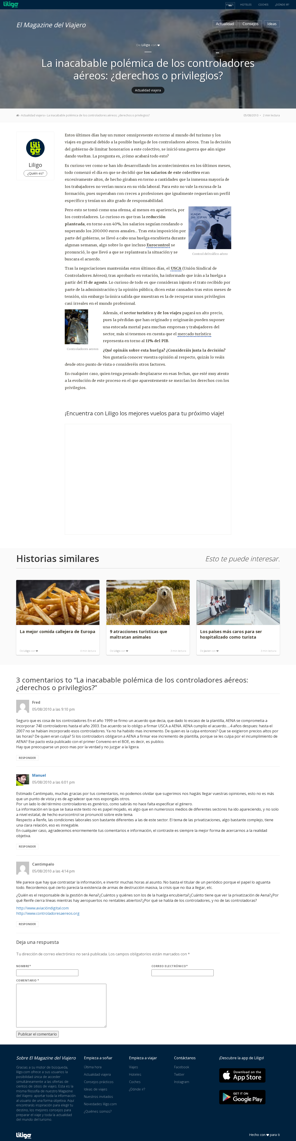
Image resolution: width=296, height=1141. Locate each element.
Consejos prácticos (99, 1082)
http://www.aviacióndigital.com (42, 908)
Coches (135, 1082)
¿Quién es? (35, 173)
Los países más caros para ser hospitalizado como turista (231, 634)
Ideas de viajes (95, 1089)
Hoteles (135, 1074)
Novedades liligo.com (100, 1104)
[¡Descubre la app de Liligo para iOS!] (242, 1075)
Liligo (27, 650)
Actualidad (225, 23)
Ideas (272, 23)
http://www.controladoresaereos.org (48, 913)
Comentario (27, 980)
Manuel (39, 775)
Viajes (133, 1067)
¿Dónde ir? (137, 1089)
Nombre (23, 966)
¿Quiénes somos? (97, 1111)
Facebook (181, 1067)
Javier (207, 650)
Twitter (179, 1074)
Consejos (251, 23)
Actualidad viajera (148, 90)
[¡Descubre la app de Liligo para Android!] (242, 1097)
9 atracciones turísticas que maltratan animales (138, 634)
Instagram (181, 1082)
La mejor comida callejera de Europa (57, 631)
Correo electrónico (169, 966)
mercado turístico (194, 334)
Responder (27, 758)
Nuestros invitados (98, 1096)
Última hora (93, 1067)
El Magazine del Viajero (51, 24)
